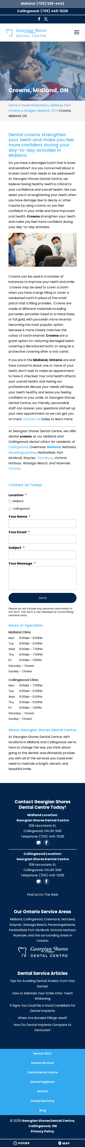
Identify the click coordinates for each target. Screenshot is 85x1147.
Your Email (19, 532)
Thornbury (45, 458)
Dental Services (42, 1063)
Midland (54, 447)
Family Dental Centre (42, 1072)
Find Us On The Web (42, 894)
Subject (16, 548)
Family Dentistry (42, 1101)
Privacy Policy (42, 1131)
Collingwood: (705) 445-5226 (42, 11)
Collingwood (18, 447)
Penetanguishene (22, 452)
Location (17, 495)
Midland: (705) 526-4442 (42, 3)
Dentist (42, 1091)
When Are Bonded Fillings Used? (42, 1018)
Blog (42, 1110)
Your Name (19, 517)
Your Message (22, 564)
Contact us (31, 419)
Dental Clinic (42, 1053)
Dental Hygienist (42, 1082)
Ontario (14, 468)
